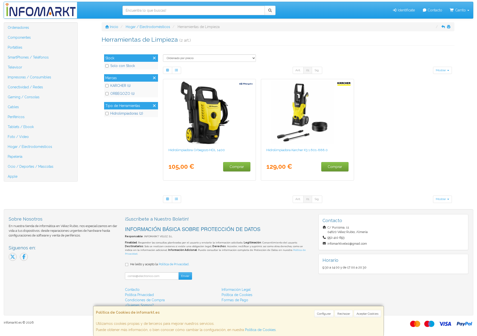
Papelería (15, 157)
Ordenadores (18, 28)
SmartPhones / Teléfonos (28, 57)
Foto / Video (18, 137)
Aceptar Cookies (367, 313)
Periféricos (16, 117)
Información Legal (236, 290)
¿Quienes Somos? (139, 305)
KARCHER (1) (120, 86)
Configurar (324, 313)
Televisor (15, 67)
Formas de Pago (235, 300)
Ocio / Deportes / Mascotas (30, 166)
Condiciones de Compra (145, 300)
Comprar (237, 167)
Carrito (460, 10)
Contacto (434, 10)
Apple (12, 176)
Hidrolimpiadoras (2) (126, 113)
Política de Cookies (260, 330)
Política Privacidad (139, 295)
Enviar (185, 276)
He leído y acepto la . (159, 264)
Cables (13, 107)
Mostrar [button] (441, 70)
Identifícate (406, 10)
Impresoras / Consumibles (29, 77)
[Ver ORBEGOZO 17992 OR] (209, 112)
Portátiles (15, 47)
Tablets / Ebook (21, 127)
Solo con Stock (122, 66)
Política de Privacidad (174, 264)
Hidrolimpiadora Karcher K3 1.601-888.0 (297, 150)
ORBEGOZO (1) (122, 94)
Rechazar (343, 313)
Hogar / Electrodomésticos (30, 147)
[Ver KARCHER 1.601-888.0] (307, 112)
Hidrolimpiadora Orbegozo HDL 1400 (196, 150)
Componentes (19, 37)
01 (307, 70)
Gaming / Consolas (24, 97)
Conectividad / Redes (25, 87)
